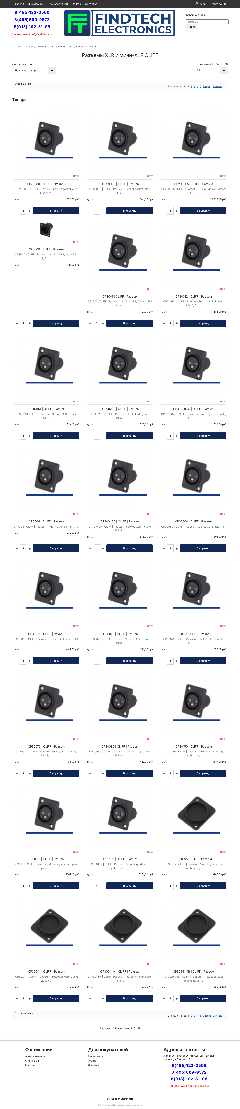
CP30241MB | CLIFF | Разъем (193, 971)
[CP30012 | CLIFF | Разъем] (193, 253)
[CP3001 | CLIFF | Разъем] (120, 253)
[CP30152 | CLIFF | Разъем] (120, 816)
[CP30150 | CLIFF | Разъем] (193, 703)
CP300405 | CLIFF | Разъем (119, 521)
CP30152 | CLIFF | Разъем (120, 859)
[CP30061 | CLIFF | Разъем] (46, 591)
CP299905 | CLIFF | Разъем (193, 184)
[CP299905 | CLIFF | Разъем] (193, 140)
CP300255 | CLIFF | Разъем (120, 409)
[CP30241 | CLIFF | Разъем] (46, 928)
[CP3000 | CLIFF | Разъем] (46, 229)
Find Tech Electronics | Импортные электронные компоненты (120, 1105)
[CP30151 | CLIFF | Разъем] (46, 816)
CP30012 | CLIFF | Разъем (193, 296)
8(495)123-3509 (32, 12)
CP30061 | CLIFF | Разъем (46, 634)
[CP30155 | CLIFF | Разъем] (193, 816)
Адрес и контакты (35, 1056)
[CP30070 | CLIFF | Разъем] (120, 591)
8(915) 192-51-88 (32, 26)
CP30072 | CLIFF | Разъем (46, 746)
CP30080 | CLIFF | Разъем (119, 746)
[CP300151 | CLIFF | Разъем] (46, 366)
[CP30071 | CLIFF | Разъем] (193, 591)
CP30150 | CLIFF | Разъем (193, 746)
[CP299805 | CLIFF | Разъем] (46, 140)
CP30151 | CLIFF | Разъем (46, 859)
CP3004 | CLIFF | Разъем (46, 521)
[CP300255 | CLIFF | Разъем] (120, 366)
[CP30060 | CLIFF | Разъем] (193, 478)
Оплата (76, 4)
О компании (35, 4)
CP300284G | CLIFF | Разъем (193, 409)
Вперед (207, 86)
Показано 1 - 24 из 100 (213, 64)
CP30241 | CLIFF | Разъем (46, 971)
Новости (30, 1065)
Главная (19, 4)
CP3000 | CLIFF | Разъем (46, 249)
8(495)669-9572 (32, 19)
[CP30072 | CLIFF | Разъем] (46, 703)
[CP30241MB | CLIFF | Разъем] (193, 928)
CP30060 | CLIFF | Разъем (193, 521)
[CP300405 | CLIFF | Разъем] (120, 478)
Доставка (91, 4)
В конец (217, 86)
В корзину (56, 210)
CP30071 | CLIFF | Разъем (193, 634)
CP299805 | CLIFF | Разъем (46, 184)
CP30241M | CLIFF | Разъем (120, 971)
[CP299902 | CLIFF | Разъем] (120, 140)
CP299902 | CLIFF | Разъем (120, 184)
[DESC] (60, 70)
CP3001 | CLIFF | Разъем (120, 296)
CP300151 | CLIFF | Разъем (46, 409)
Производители (58, 4)
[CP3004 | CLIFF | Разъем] (46, 478)
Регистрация (218, 4)
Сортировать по (22, 64)
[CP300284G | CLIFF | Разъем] (193, 366)
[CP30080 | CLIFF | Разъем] (120, 703)
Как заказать (95, 1056)
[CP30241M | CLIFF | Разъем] (120, 928)
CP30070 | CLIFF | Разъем (120, 634)
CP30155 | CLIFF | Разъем (193, 859)
